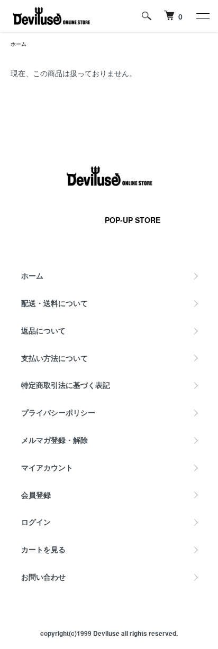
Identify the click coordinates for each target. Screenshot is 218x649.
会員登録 (36, 494)
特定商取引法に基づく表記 (65, 384)
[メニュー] (202, 16)
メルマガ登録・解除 (54, 439)
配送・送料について (54, 303)
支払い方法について (54, 358)
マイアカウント (47, 467)
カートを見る (43, 549)
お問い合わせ (43, 576)
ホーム (18, 44)
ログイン (36, 521)
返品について (43, 330)
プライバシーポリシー (58, 412)
